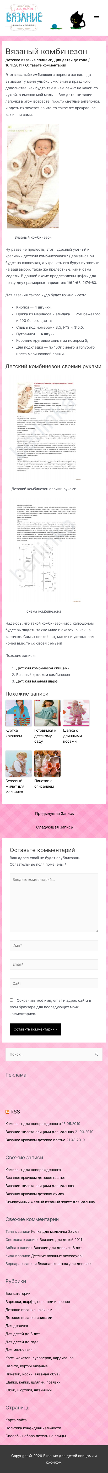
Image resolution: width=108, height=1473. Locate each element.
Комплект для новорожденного (33, 1124)
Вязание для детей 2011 (61, 1239)
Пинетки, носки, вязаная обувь (33, 1374)
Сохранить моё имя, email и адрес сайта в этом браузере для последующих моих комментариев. (50, 1007)
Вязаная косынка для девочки (64, 1264)
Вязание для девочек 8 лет (58, 1248)
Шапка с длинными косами (72, 735)
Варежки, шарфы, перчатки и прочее (38, 1302)
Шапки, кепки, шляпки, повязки (33, 1382)
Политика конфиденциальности (33, 1428)
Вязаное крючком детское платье (35, 1140)
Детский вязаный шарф (36, 681)
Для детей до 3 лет (23, 1334)
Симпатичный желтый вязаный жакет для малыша (50, 1202)
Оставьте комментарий (45, 65)
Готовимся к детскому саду (45, 735)
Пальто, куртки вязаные (27, 1366)
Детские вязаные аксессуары (57, 1256)
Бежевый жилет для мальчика (15, 786)
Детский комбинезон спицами (42, 668)
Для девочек (17, 1326)
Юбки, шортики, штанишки (29, 1390)
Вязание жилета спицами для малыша (40, 1132)
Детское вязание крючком (29, 1310)
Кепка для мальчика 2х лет (55, 1231)
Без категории (18, 1293)
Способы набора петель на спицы (36, 1436)
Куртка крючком (14, 733)
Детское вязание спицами (29, 60)
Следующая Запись (54, 827)
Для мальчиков (19, 1350)
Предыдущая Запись (54, 813)
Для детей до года (70, 60)
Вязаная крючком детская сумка (35, 1194)
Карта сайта (16, 1420)
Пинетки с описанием (44, 783)
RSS (15, 1111)
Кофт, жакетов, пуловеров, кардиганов (40, 1358)
